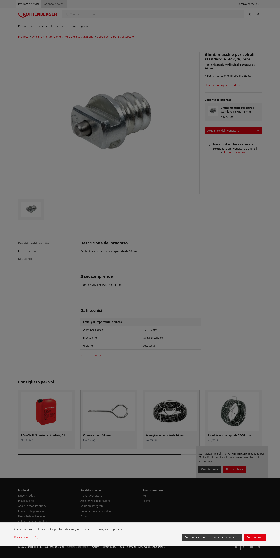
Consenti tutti (255, 537)
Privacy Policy (109, 546)
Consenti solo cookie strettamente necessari (212, 537)
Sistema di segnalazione (151, 546)
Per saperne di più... (26, 537)
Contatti (131, 546)
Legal (122, 546)
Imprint (95, 546)
